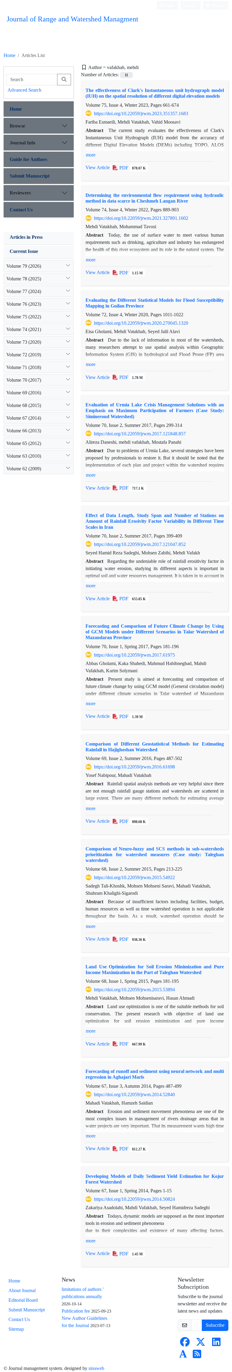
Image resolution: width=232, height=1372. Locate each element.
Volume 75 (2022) (23, 317)
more (90, 155)
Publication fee (76, 1311)
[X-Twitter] (200, 1344)
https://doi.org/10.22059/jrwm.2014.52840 (134, 1094)
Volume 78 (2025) (23, 279)
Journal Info (22, 143)
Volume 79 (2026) (23, 266)
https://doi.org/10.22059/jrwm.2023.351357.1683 (141, 113)
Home (9, 55)
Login (168, 5)
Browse (17, 126)
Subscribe (215, 1325)
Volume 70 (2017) (23, 380)
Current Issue (24, 251)
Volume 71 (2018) (23, 367)
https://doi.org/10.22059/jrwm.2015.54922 (134, 877)
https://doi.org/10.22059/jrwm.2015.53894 (134, 989)
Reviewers (20, 193)
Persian (217, 5)
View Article (97, 167)
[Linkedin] (216, 1344)
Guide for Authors (28, 159)
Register (189, 5)
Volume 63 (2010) (23, 456)
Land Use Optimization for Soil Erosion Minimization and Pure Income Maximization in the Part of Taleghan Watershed (154, 969)
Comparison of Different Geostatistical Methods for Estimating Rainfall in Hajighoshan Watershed (154, 746)
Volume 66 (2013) (23, 431)
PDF (132, 168)
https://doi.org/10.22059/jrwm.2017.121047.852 (140, 544)
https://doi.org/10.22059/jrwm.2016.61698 (134, 767)
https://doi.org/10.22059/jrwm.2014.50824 (134, 1199)
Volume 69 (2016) (23, 393)
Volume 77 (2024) (23, 291)
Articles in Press (26, 237)
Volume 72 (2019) (23, 355)
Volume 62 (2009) (23, 469)
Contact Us (21, 210)
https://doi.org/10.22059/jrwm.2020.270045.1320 (141, 323)
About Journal (22, 1290)
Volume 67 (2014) (23, 418)
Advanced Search (24, 90)
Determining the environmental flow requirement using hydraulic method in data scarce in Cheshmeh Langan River (154, 198)
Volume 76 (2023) (23, 304)
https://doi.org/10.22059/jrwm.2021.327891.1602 (141, 218)
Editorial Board (23, 1300)
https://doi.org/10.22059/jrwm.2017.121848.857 (140, 434)
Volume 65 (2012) (23, 443)
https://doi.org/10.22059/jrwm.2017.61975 (134, 655)
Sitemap (16, 1329)
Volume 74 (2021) (23, 329)
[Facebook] (185, 1344)
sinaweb (96, 1368)
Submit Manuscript (30, 176)
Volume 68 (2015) (23, 405)
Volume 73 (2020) (23, 342)
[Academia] (183, 1356)
